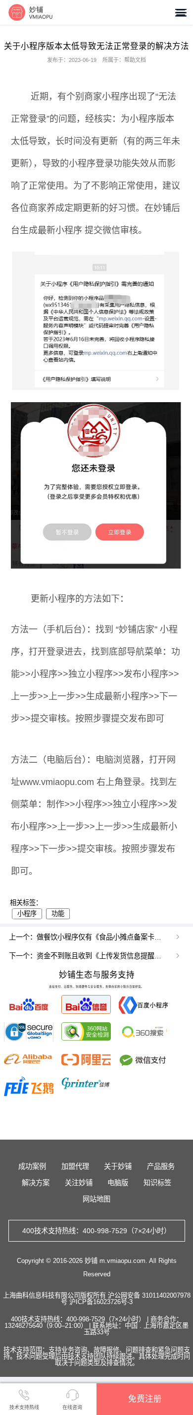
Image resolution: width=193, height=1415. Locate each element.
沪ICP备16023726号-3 (101, 1302)
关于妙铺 (118, 1166)
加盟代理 (75, 1166)
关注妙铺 (79, 1183)
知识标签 (157, 1183)
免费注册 (145, 1398)
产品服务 (161, 1166)
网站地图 (96, 1199)
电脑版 (117, 1183)
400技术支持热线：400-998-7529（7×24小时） (96, 1231)
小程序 (27, 913)
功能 (57, 913)
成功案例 (32, 1166)
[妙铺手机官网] (30, 12)
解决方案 (35, 1183)
